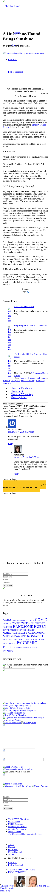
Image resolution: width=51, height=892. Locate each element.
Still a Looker (14, 821)
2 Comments (36, 373)
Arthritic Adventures (17, 829)
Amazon (16, 620)
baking (23, 620)
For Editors (13, 849)
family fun (15, 380)
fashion (25, 623)
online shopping (9, 643)
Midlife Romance (15, 824)
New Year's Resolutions (19, 639)
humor (23, 630)
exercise (6, 380)
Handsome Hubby (29, 627)
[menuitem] (28, 870)
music (5, 639)
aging (7, 620)
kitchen (31, 630)
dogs (45, 378)
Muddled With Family (17, 826)
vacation (33, 648)
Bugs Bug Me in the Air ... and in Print (30, 325)
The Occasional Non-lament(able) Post (24, 834)
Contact (11, 847)
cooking (30, 620)
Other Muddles (14, 831)
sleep (16, 648)
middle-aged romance (23, 636)
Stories (11, 854)
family (16, 623)
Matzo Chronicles (15, 852)
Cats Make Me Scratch (24, 306)
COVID (41, 619)
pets (9, 383)
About (11, 844)
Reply (10, 443)
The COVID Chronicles (18, 819)
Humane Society (28, 380)
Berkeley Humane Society (31, 378)
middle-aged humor (31, 632)
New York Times (37, 639)
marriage (10, 632)
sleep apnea (24, 648)
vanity (8, 651)
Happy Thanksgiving (11, 630)
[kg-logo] (13, 18)
